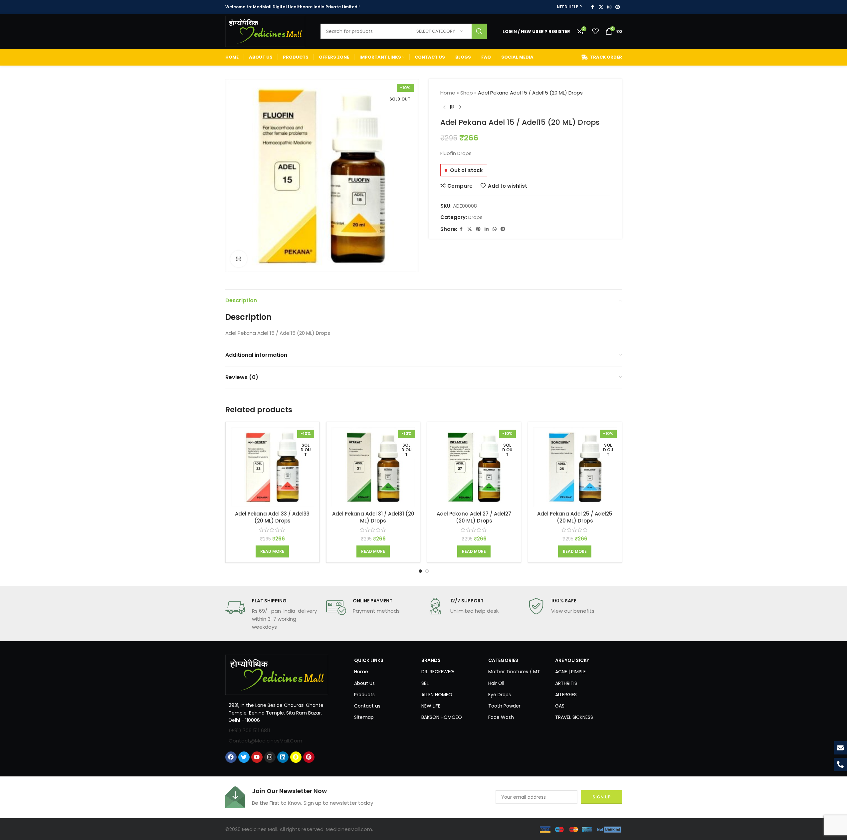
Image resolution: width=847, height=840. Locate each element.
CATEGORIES (503, 660)
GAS (559, 706)
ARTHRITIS (566, 683)
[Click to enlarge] (238, 259)
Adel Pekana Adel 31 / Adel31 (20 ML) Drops (373, 517)
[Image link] (276, 674)
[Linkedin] (283, 757)
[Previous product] (444, 107)
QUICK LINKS (368, 660)
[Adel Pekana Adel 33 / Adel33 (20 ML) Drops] (272, 467)
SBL (425, 683)
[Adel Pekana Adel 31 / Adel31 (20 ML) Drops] (373, 467)
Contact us (367, 706)
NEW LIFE (430, 706)
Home (447, 92)
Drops (475, 217)
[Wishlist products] (595, 31)
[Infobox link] (272, 614)
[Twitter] (244, 757)
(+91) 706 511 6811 (249, 730)
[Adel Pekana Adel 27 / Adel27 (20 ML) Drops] (474, 467)
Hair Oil (496, 683)
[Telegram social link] (503, 229)
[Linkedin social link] (487, 229)
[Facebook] (231, 757)
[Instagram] (270, 757)
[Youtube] (257, 757)
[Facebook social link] (593, 7)
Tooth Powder (504, 706)
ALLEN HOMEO (436, 694)
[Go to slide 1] (420, 571)
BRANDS (431, 660)
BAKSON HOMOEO (441, 717)
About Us (364, 683)
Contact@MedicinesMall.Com (265, 740)
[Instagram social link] (609, 7)
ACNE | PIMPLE (570, 671)
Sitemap (364, 717)
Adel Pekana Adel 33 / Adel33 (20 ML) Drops (272, 517)
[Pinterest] (309, 757)
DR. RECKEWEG (437, 671)
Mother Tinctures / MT (514, 671)
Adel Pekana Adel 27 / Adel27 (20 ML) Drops (474, 517)
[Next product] (460, 107)
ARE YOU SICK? (572, 660)
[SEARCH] (479, 31)
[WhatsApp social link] (495, 229)
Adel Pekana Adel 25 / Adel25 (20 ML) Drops (574, 517)
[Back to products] (452, 107)
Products (364, 694)
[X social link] (601, 7)
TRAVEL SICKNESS (574, 717)
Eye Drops (499, 694)
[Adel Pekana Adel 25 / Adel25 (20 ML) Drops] (575, 467)
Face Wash (501, 717)
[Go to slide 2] (427, 571)
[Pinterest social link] (617, 7)
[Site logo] (265, 30)
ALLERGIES (566, 694)
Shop (466, 92)
